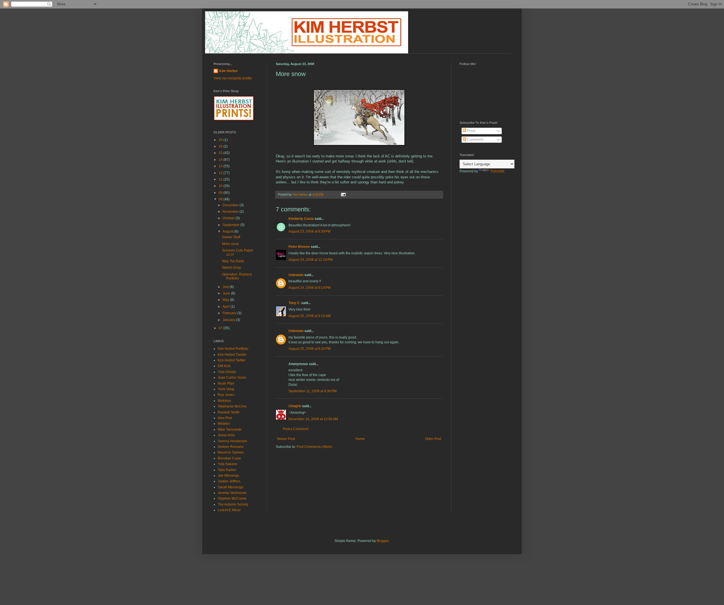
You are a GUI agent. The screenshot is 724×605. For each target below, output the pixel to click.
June (227, 293)
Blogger (383, 541)
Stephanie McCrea (232, 406)
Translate (497, 171)
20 (221, 140)
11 (221, 179)
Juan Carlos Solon (232, 378)
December (231, 205)
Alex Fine (225, 418)
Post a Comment (295, 429)
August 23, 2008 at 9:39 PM (309, 231)
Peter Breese (299, 247)
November (231, 212)
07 (221, 328)
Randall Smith (229, 412)
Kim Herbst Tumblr (232, 355)
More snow (230, 244)
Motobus (224, 401)
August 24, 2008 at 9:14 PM (309, 288)
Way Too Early (233, 261)
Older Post (433, 439)
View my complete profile (233, 78)
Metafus (224, 424)
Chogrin (294, 406)
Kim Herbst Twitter (231, 360)
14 (221, 160)
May (226, 300)
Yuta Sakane (227, 464)
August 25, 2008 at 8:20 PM (309, 349)
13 (221, 166)
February (230, 313)
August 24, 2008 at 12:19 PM (310, 260)
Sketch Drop (231, 268)
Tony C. (294, 303)
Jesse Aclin (226, 435)
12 (221, 173)
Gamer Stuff (231, 237)
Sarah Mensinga (230, 487)
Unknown (295, 275)
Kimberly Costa (301, 219)
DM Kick (224, 366)
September (231, 225)
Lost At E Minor (229, 510)
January (229, 320)
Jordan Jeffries (229, 481)
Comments (475, 140)
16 (221, 146)
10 (221, 186)
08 (221, 199)
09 (221, 193)
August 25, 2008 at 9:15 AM (309, 316)
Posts (470, 131)
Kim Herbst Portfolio (233, 349)
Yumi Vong (226, 389)
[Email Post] (343, 194)
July (226, 287)
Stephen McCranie (232, 498)
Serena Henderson (232, 441)
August (228, 231)
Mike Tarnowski (230, 429)
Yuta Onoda (227, 372)
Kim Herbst (301, 194)
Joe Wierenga (228, 476)
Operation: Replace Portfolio (237, 276)
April (226, 307)
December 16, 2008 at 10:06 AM (313, 419)
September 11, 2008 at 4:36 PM (312, 391)
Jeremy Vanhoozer (232, 493)
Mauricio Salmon (231, 452)
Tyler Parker (227, 470)
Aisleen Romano (231, 447)
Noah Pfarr (226, 383)
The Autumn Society (233, 504)
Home (360, 439)
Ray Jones (226, 395)
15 (221, 153)
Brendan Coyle (229, 458)
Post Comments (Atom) (314, 447)
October (229, 218)
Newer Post (286, 439)
